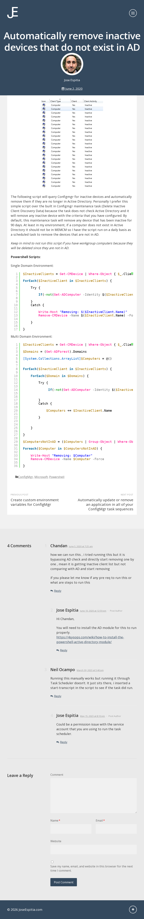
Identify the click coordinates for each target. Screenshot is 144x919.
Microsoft (41, 477)
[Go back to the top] (133, 909)
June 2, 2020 (74, 89)
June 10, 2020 (93, 610)
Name (55, 820)
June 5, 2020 (81, 546)
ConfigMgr (25, 477)
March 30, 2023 (90, 670)
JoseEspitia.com (30, 909)
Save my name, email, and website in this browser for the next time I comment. (91, 868)
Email (100, 820)
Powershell (56, 477)
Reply (57, 591)
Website (55, 841)
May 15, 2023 (92, 716)
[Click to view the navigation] (133, 13)
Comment (56, 775)
